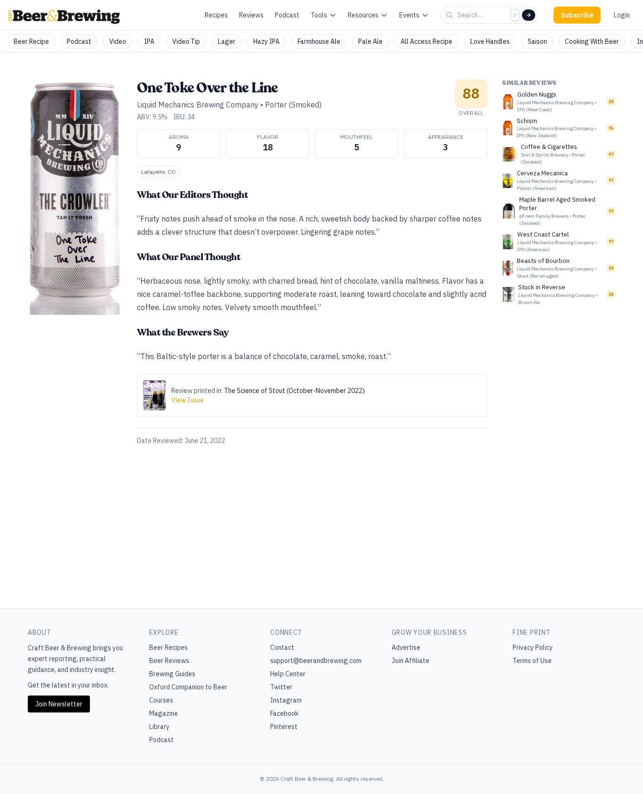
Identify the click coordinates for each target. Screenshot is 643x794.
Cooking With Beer (592, 41)
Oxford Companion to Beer (188, 687)
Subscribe (577, 15)
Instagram (286, 700)
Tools (319, 15)
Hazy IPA (266, 41)
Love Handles (490, 41)
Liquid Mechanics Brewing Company (197, 104)
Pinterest (283, 726)
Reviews (251, 15)
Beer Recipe (31, 41)
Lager (226, 41)
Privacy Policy (533, 647)
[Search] (528, 15)
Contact (282, 647)
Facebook (284, 713)
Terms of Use (532, 660)
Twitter (281, 687)
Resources (363, 15)
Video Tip (186, 41)
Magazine (163, 713)
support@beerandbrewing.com (316, 660)
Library (159, 726)
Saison (537, 41)
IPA (149, 41)
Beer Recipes (168, 647)
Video (117, 41)
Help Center (287, 674)
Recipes (216, 15)
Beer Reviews (169, 660)
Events (409, 15)
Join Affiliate (410, 660)
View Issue (187, 400)
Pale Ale (370, 41)
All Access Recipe (426, 41)
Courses (161, 700)
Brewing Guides (172, 674)
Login (622, 15)
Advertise (406, 647)
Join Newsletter (58, 704)
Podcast (287, 15)
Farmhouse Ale (318, 41)
